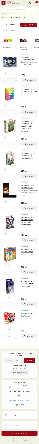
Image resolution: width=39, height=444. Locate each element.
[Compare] (14, 73)
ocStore (23, 439)
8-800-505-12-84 (20, 369)
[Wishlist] (9, 73)
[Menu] (4, 3)
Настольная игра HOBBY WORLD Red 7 (29, 91)
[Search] (4, 9)
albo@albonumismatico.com (19, 400)
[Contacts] (30, 3)
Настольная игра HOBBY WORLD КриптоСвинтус (27, 155)
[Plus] (16, 81)
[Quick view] (5, 73)
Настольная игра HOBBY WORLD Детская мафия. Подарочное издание (27, 126)
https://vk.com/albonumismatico (19, 396)
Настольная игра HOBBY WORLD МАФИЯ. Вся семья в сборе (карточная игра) (29, 190)
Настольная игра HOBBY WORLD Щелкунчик (27, 284)
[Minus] (3, 81)
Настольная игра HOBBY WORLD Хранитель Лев (27, 251)
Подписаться (29, 360)
